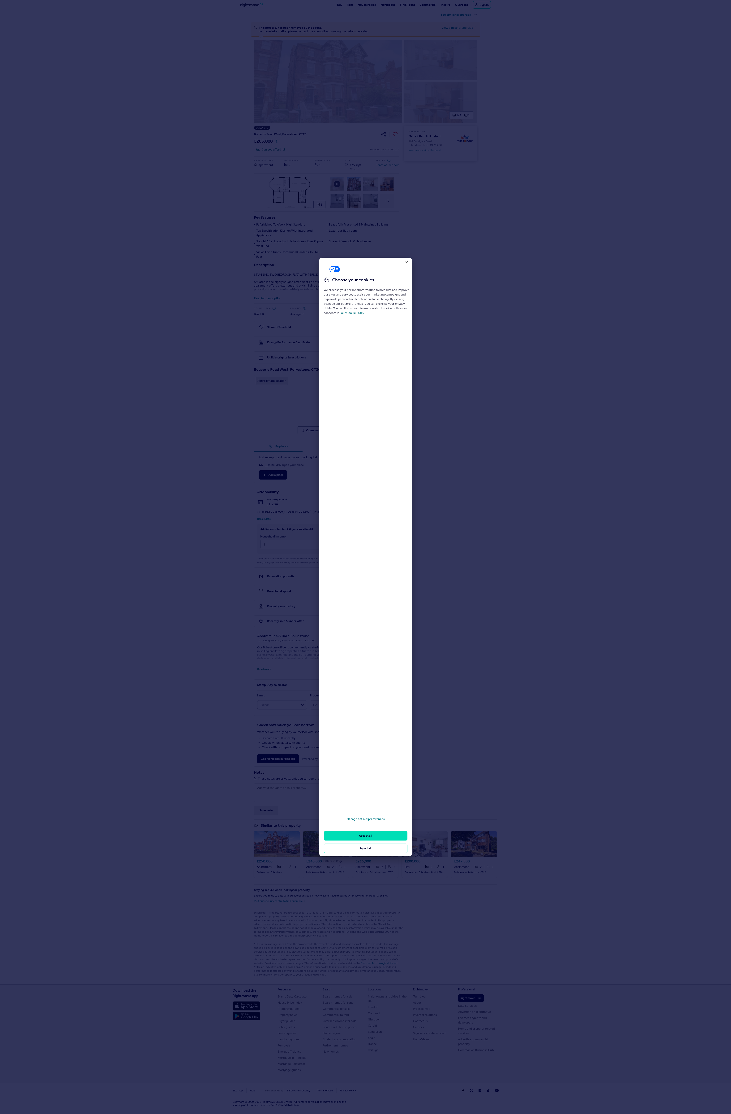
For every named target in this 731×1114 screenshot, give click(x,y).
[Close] (406, 262)
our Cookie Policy (352, 313)
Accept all (365, 836)
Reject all (365, 848)
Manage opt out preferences (365, 819)
